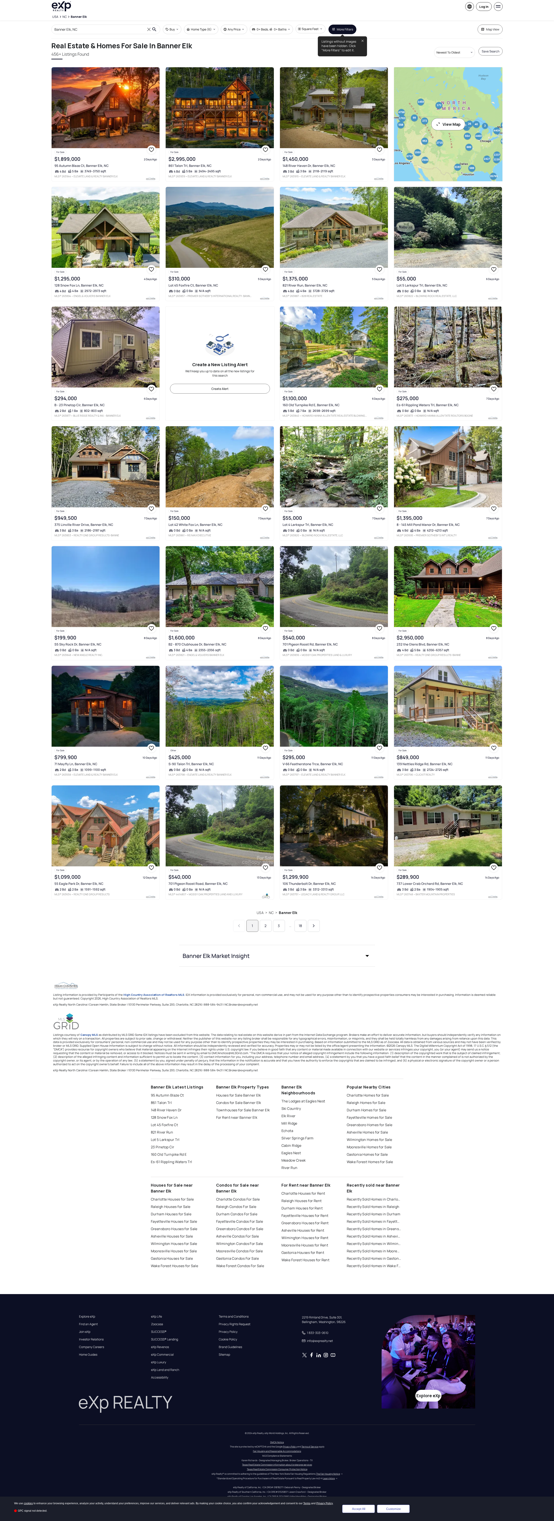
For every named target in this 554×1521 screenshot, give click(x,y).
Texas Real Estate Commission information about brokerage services (277, 1464)
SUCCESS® (159, 1331)
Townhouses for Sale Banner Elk (243, 1110)
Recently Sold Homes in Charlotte (374, 1199)
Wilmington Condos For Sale (239, 1243)
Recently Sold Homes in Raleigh (373, 1206)
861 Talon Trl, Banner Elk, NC (190, 165)
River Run (289, 1167)
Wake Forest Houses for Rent (305, 1260)
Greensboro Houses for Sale (174, 1228)
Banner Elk (288, 912)
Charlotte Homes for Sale (368, 1095)
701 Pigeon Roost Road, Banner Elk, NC (198, 883)
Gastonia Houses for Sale (172, 1258)
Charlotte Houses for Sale (172, 1199)
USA (260, 912)
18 (300, 925)
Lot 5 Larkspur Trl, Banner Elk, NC (422, 285)
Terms (306, 1503)
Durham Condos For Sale (237, 1214)
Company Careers (91, 1346)
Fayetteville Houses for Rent (304, 1215)
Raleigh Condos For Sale (236, 1206)
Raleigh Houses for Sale (170, 1206)
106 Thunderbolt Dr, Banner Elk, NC (309, 883)
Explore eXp (87, 1316)
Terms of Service (309, 1446)
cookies (28, 1503)
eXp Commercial (162, 1354)
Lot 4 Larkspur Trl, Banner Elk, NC (308, 524)
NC (271, 912)
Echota (287, 1130)
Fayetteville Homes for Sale (369, 1117)
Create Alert (220, 389)
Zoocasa (157, 1324)
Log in (483, 7)
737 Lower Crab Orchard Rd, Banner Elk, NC (430, 883)
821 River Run (162, 1132)
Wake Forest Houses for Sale (174, 1265)
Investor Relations (91, 1339)
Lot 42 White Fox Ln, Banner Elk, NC (195, 524)
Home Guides (88, 1354)
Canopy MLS (89, 1035)
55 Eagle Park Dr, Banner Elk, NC (78, 883)
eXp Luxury (158, 1362)
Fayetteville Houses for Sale (174, 1221)
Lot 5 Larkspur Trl (165, 1139)
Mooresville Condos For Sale (239, 1251)
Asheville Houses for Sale (172, 1236)
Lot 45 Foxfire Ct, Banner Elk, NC (193, 285)
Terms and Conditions (234, 1316)
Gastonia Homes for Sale (367, 1154)
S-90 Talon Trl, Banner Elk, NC (191, 764)
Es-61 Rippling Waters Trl (171, 1161)
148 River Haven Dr (166, 1110)
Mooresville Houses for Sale (174, 1251)
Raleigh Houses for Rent (301, 1200)
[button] (277, 955)
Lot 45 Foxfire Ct (164, 1124)
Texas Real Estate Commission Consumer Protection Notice (277, 1469)
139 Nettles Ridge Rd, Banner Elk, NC (425, 764)
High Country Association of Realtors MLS (153, 995)
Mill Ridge (289, 1123)
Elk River (288, 1115)
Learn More (329, 1478)
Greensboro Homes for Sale (369, 1124)
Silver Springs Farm (297, 1138)
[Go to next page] (314, 926)
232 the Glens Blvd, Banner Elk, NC (423, 644)
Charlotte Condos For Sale (238, 1199)
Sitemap (224, 1354)
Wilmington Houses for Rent (304, 1237)
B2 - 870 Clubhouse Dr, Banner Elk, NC (197, 644)
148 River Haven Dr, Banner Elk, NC (309, 165)
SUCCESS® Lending (164, 1339)
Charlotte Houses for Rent (303, 1193)
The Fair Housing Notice (328, 1473)
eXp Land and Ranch (165, 1369)
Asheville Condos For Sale (237, 1236)
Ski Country (291, 1108)
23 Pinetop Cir (162, 1147)
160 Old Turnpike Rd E (169, 1154)
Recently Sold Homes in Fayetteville (374, 1221)
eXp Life (156, 1316)
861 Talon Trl (161, 1102)
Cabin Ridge (291, 1145)
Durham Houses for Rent (302, 1208)
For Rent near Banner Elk (237, 1117)
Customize (393, 1509)
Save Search (490, 51)
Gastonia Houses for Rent (302, 1252)
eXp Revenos (160, 1346)
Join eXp (84, 1331)
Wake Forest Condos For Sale (240, 1265)
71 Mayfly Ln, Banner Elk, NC (75, 764)
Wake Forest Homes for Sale (370, 1161)
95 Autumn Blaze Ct (167, 1095)
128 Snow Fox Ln (164, 1117)
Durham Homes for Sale (366, 1110)
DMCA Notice (277, 1442)
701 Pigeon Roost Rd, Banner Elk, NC (310, 644)
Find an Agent (88, 1324)
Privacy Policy (228, 1331)
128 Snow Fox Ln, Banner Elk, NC (79, 285)
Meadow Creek (293, 1160)
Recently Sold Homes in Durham (374, 1214)
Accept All (358, 1509)
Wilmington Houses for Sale (174, 1243)
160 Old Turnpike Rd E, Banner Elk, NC (311, 405)
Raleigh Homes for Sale (366, 1102)
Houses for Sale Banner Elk (238, 1095)
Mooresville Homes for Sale (369, 1147)
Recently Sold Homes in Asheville (374, 1236)
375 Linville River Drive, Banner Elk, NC (83, 524)
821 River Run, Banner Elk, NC (305, 285)
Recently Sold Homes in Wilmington (374, 1243)
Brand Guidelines (230, 1346)
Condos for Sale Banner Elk (238, 1102)
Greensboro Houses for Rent (305, 1223)
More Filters (345, 29)
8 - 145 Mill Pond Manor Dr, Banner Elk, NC (428, 524)
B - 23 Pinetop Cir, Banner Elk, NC (79, 405)
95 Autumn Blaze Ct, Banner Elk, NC (81, 165)
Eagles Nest (291, 1152)
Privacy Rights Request (234, 1324)
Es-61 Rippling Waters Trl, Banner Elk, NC (428, 405)
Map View (492, 29)
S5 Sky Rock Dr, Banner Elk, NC (77, 644)
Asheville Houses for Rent (302, 1230)
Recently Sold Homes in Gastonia (374, 1258)
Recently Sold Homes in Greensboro (374, 1228)
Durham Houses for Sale (171, 1214)
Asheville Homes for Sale (367, 1132)
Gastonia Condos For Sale (237, 1258)
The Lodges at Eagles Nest (303, 1101)
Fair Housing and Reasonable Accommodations (277, 1451)
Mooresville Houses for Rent (304, 1245)
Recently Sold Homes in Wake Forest (374, 1265)
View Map (452, 124)
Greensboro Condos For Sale (239, 1228)
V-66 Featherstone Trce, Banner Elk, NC (313, 764)
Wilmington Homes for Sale (369, 1139)
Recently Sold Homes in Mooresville (374, 1251)
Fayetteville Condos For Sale (239, 1221)
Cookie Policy (228, 1339)
